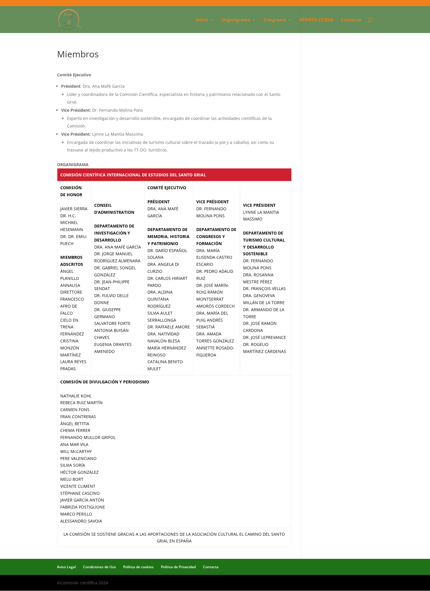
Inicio (202, 20)
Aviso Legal (66, 566)
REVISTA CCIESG (316, 20)
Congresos (275, 20)
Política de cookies (138, 566)
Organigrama (235, 20)
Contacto (351, 20)
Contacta (211, 566)
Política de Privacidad (178, 566)
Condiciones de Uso (99, 566)
